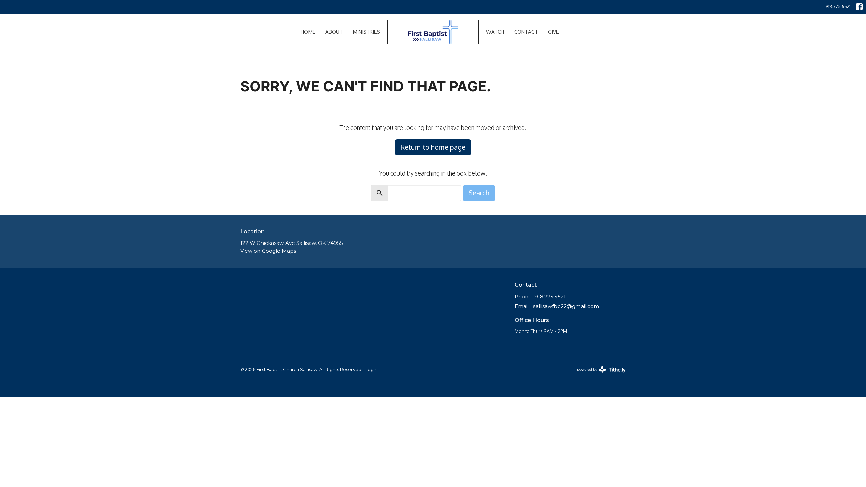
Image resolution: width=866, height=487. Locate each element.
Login (371, 369)
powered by (598, 375)
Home (308, 32)
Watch (495, 32)
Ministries (366, 32)
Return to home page (433, 147)
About (334, 32)
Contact (526, 32)
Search (479, 192)
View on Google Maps (268, 251)
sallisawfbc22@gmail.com (566, 306)
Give (553, 32)
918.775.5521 (838, 6)
